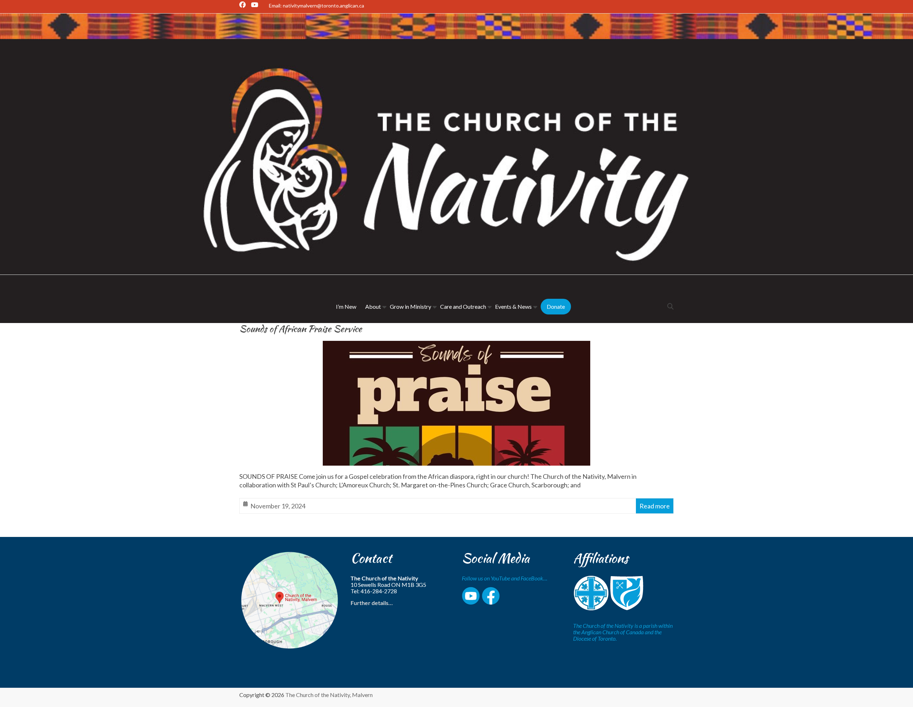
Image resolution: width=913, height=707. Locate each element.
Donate (556, 306)
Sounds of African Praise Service (300, 328)
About (373, 306)
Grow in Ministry (410, 306)
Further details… (372, 602)
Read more (654, 506)
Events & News (513, 306)
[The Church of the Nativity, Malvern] (456, 19)
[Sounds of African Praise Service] (456, 346)
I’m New (346, 306)
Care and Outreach (463, 306)
